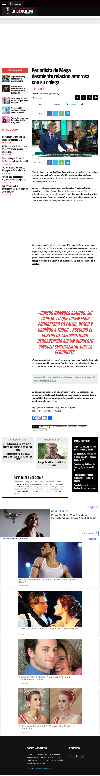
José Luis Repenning (58, 427)
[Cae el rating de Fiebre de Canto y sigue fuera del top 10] (6, 100)
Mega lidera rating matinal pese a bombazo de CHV (18, 78)
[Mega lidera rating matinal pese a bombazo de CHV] (6, 78)
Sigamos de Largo (75, 191)
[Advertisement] (50, 43)
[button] (4, 3)
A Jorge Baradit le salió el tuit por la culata (52, 464)
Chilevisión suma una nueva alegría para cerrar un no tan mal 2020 (17, 456)
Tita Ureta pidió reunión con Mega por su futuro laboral (19, 110)
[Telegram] (95, 97)
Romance (72, 427)
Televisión (6, 143)
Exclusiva (6, 173)
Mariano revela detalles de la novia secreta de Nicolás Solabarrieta (18, 89)
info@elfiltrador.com (43, 768)
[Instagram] (76, 756)
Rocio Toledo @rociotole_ (48, 94)
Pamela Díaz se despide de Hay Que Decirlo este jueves (19, 120)
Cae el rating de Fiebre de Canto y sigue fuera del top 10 (19, 100)
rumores (82, 427)
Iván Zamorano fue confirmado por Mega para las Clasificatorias (15, 189)
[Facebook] (77, 97)
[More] (82, 104)
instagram (44, 427)
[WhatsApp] (89, 97)
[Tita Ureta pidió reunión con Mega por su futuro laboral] (6, 110)
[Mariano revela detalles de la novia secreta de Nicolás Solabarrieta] (6, 88)
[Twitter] (83, 97)
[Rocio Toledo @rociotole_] (8, 485)
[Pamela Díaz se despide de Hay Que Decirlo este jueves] (6, 119)
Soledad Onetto (39, 430)
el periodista (56, 245)
